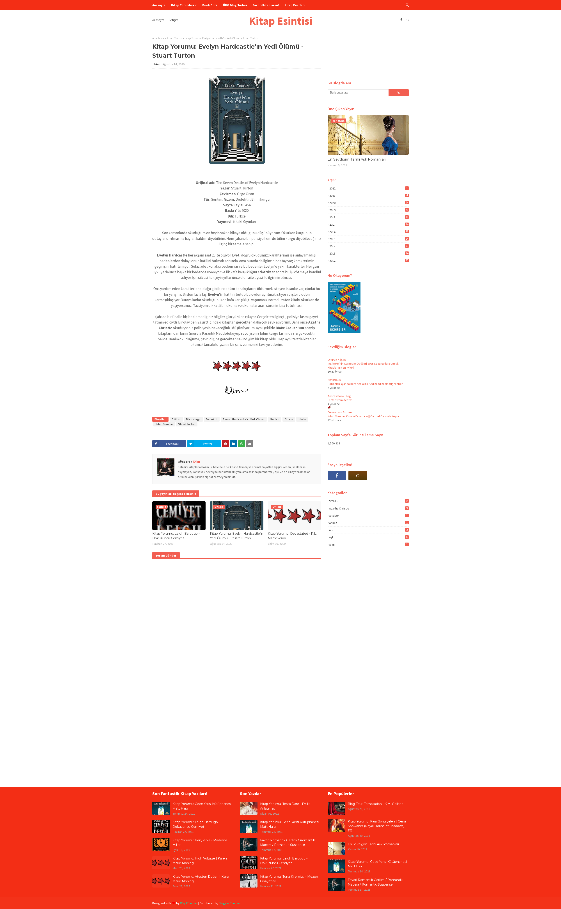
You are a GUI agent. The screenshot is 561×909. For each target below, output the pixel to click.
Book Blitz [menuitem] (209, 5)
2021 (368, 196)
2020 (368, 203)
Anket (368, 523)
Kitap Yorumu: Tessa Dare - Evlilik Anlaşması (285, 806)
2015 (368, 239)
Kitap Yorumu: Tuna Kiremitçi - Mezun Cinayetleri (289, 879)
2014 (368, 246)
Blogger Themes (230, 903)
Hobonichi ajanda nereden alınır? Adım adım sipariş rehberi (365, 384)
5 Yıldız (176, 419)
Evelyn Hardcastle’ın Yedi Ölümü (244, 419)
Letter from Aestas (340, 400)
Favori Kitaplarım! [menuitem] (266, 5)
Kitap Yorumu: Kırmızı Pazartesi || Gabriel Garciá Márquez (364, 416)
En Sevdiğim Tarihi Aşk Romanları (357, 159)
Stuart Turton (174, 38)
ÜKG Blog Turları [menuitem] (235, 5)
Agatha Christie (368, 508)
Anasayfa (158, 20)
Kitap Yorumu (164, 424)
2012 (368, 261)
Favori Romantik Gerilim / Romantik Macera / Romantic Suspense (287, 842)
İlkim (156, 64)
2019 (368, 210)
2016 (368, 232)
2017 (368, 224)
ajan (368, 544)
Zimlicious (334, 380)
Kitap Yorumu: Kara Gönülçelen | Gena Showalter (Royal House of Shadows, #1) (377, 826)
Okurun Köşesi (337, 360)
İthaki (302, 419)
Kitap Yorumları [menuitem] (182, 5)
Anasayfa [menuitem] (158, 5)
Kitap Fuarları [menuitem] (294, 5)
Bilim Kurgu (193, 419)
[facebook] (401, 20)
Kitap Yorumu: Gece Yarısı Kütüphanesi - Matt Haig (202, 806)
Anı (368, 530)
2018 (368, 217)
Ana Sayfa (158, 38)
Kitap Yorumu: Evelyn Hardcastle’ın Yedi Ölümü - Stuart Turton (236, 536)
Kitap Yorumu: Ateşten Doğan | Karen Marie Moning (201, 879)
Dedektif (211, 419)
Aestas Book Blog (339, 396)
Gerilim (274, 419)
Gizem (289, 419)
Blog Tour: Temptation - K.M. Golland (375, 804)
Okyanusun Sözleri (340, 412)
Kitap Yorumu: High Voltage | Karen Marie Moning (199, 860)
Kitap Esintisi (280, 21)
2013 (368, 253)
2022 (368, 188)
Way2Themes (189, 903)
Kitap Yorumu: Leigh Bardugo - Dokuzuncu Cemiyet (176, 536)
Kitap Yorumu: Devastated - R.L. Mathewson (292, 536)
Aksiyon (368, 516)
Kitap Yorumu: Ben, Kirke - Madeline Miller (199, 842)
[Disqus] (236, 618)
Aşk (368, 537)
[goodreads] (407, 20)
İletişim (173, 20)
